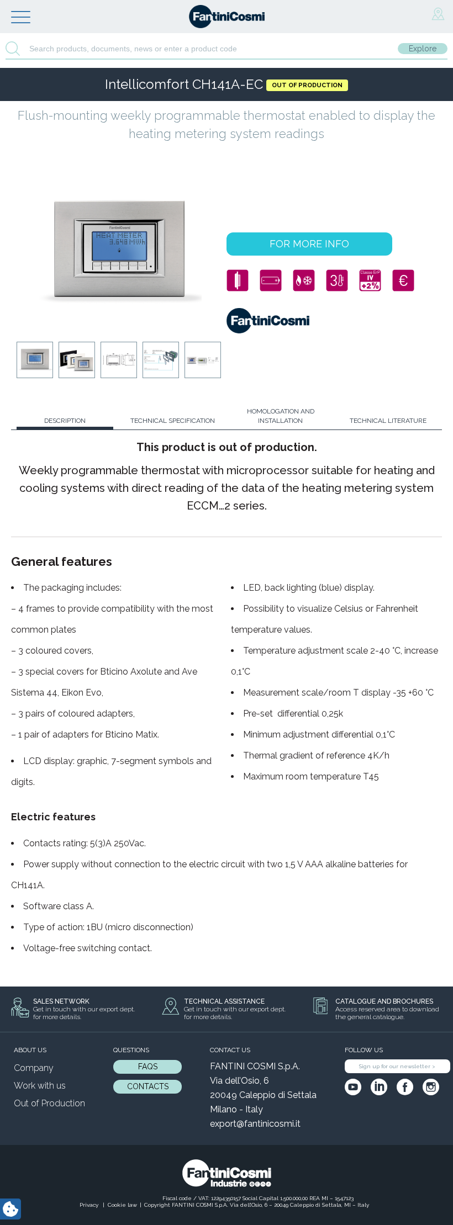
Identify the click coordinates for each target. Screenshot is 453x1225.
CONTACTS (147, 1086)
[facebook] (405, 1087)
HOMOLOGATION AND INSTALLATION (280, 416)
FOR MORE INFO (309, 244)
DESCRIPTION (65, 421)
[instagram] (431, 1087)
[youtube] (353, 1087)
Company (34, 1068)
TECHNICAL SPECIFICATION (172, 421)
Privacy (90, 1205)
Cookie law (122, 1205)
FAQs (147, 1066)
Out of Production (49, 1103)
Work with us (40, 1085)
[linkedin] (379, 1087)
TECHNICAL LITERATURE (388, 421)
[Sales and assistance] (438, 14)
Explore (422, 48)
